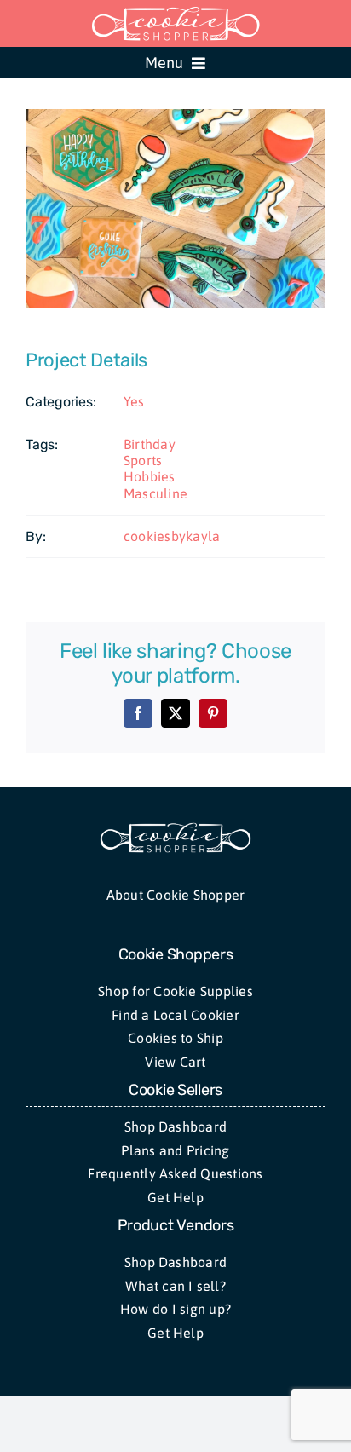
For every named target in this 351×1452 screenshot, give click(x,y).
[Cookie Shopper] (175, 828)
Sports (143, 460)
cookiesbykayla (172, 536)
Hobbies (150, 476)
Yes (134, 401)
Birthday (150, 444)
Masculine (155, 493)
